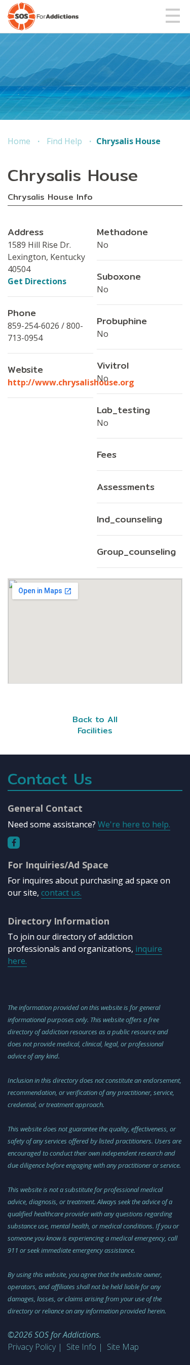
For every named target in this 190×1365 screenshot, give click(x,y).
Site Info (81, 1346)
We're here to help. (134, 824)
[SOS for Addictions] (43, 16)
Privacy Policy (32, 1346)
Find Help (64, 141)
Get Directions (37, 281)
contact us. (61, 892)
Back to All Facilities (95, 725)
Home (19, 141)
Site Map (123, 1346)
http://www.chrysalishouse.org (71, 382)
